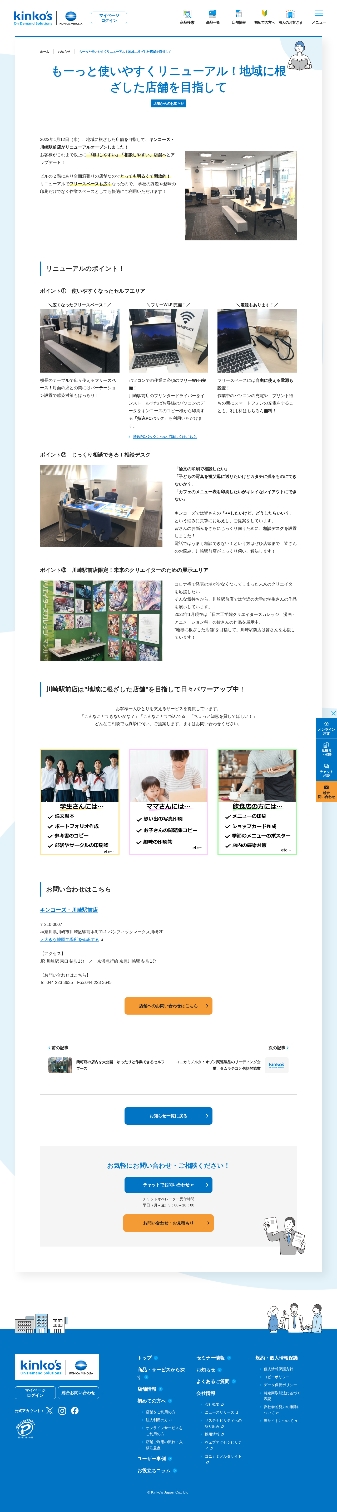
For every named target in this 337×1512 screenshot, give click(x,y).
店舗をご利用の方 (160, 1412)
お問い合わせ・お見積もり (168, 1223)
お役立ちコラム (154, 1470)
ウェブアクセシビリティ (223, 1445)
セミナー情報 (210, 1358)
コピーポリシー (277, 1377)
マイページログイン (109, 18)
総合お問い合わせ (78, 1392)
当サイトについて (278, 1421)
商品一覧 (213, 22)
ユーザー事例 (151, 1458)
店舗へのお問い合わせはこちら (168, 1006)
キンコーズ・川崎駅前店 (69, 910)
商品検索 (187, 22)
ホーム (44, 52)
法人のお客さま (291, 22)
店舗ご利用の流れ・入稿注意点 (164, 1445)
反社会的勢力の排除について (282, 1410)
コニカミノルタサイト (223, 1456)
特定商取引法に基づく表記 (282, 1396)
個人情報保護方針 (278, 1369)
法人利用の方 (157, 1420)
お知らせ (64, 52)
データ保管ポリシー (280, 1385)
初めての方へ (264, 22)
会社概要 (212, 1404)
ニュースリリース (219, 1412)
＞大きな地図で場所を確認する (69, 939)
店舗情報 (239, 22)
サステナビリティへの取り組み (223, 1423)
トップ (144, 1358)
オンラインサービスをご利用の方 (164, 1431)
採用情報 (212, 1434)
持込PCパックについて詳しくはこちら (165, 437)
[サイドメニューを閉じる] (332, 713)
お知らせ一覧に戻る (168, 1116)
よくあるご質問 (213, 1381)
